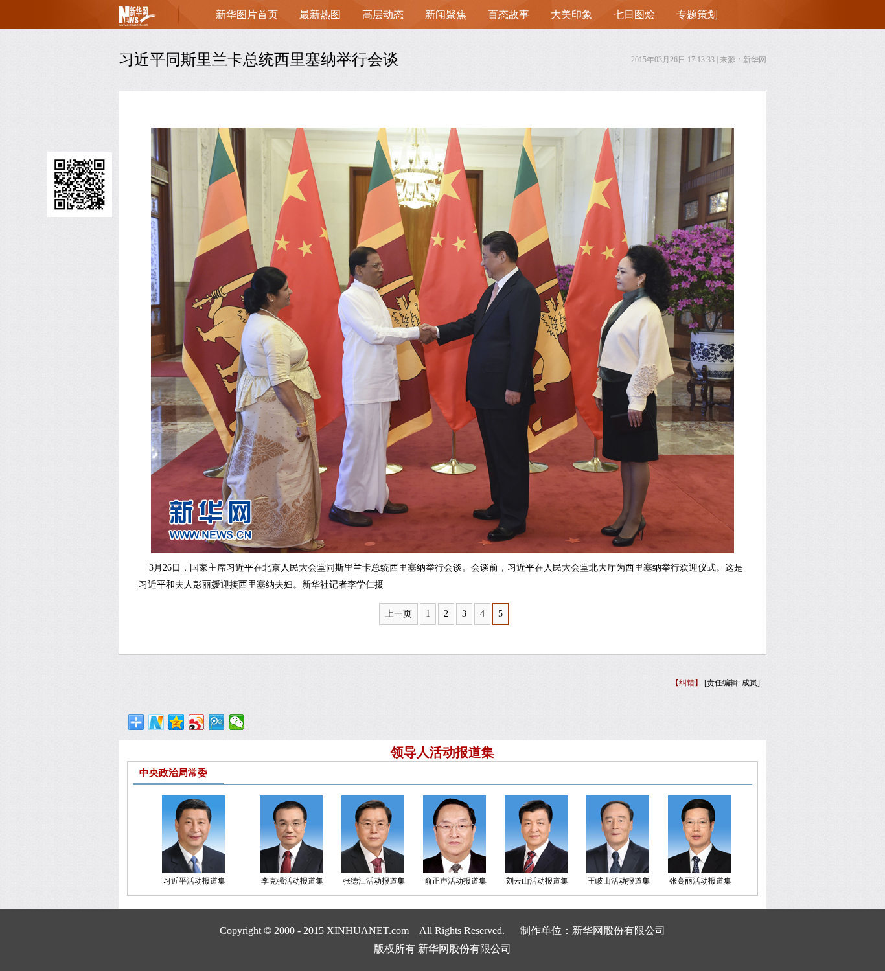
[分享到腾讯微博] (217, 722)
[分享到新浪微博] (197, 722)
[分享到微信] (237, 722)
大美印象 (571, 14)
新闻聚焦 (445, 14)
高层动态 (383, 14)
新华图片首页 (247, 14)
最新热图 (320, 14)
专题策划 (697, 14)
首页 (157, 19)
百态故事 (508, 14)
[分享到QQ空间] (176, 722)
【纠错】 (686, 682)
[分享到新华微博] (156, 722)
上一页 (398, 614)
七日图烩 (634, 14)
